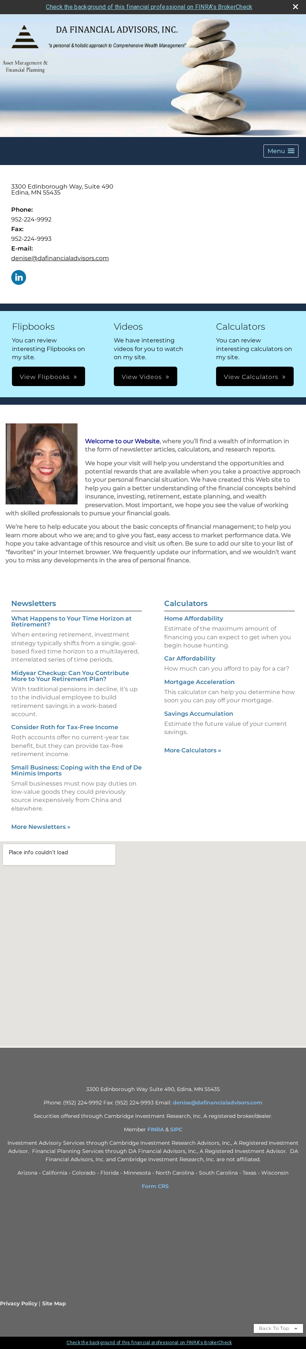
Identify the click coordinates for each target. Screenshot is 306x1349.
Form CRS (155, 1186)
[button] (281, 151)
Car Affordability (189, 658)
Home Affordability (193, 618)
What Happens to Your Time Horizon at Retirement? (71, 621)
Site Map (54, 1303)
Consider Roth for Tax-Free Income (64, 727)
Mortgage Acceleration (199, 682)
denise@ (184, 1102)
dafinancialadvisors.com (229, 1102)
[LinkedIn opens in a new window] (18, 278)
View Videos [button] (142, 376)
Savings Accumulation (198, 713)
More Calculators (192, 750)
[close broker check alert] (296, 7)
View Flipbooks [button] (45, 376)
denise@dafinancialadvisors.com (60, 258)
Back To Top (275, 1328)
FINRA (155, 1129)
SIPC (176, 1129)
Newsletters (33, 603)
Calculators (185, 603)
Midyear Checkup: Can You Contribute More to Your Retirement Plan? (70, 676)
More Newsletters (41, 826)
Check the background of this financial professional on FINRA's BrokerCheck (149, 6)
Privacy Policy (18, 1303)
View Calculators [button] (251, 376)
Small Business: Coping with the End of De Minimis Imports (76, 770)
